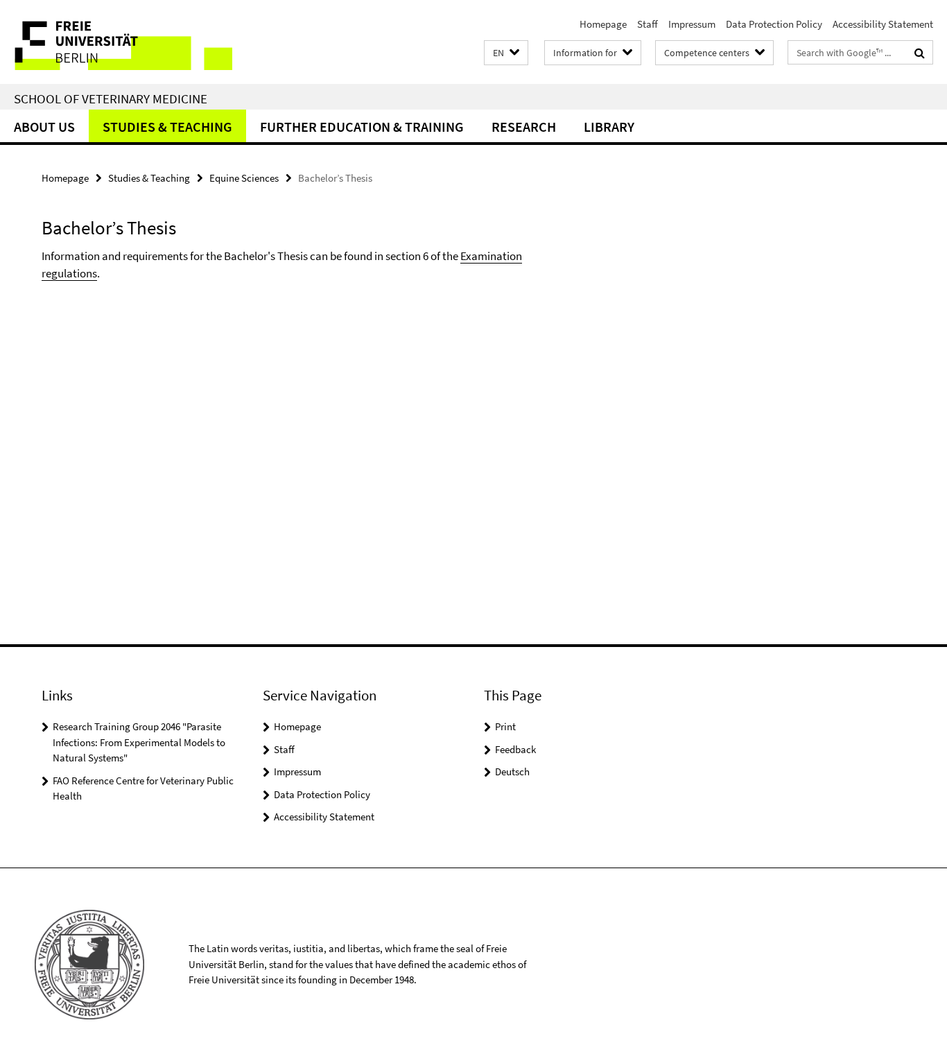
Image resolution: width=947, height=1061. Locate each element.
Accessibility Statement (883, 24)
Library (609, 126)
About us (44, 126)
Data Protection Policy (774, 24)
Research (524, 126)
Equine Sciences (244, 177)
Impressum (691, 24)
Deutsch (512, 771)
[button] (506, 53)
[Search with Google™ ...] (919, 53)
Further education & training (362, 126)
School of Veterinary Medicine (110, 98)
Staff (647, 24)
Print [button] (505, 726)
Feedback (515, 749)
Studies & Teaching (167, 126)
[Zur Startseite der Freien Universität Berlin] (116, 42)
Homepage (603, 24)
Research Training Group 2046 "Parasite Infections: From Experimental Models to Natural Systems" (139, 742)
